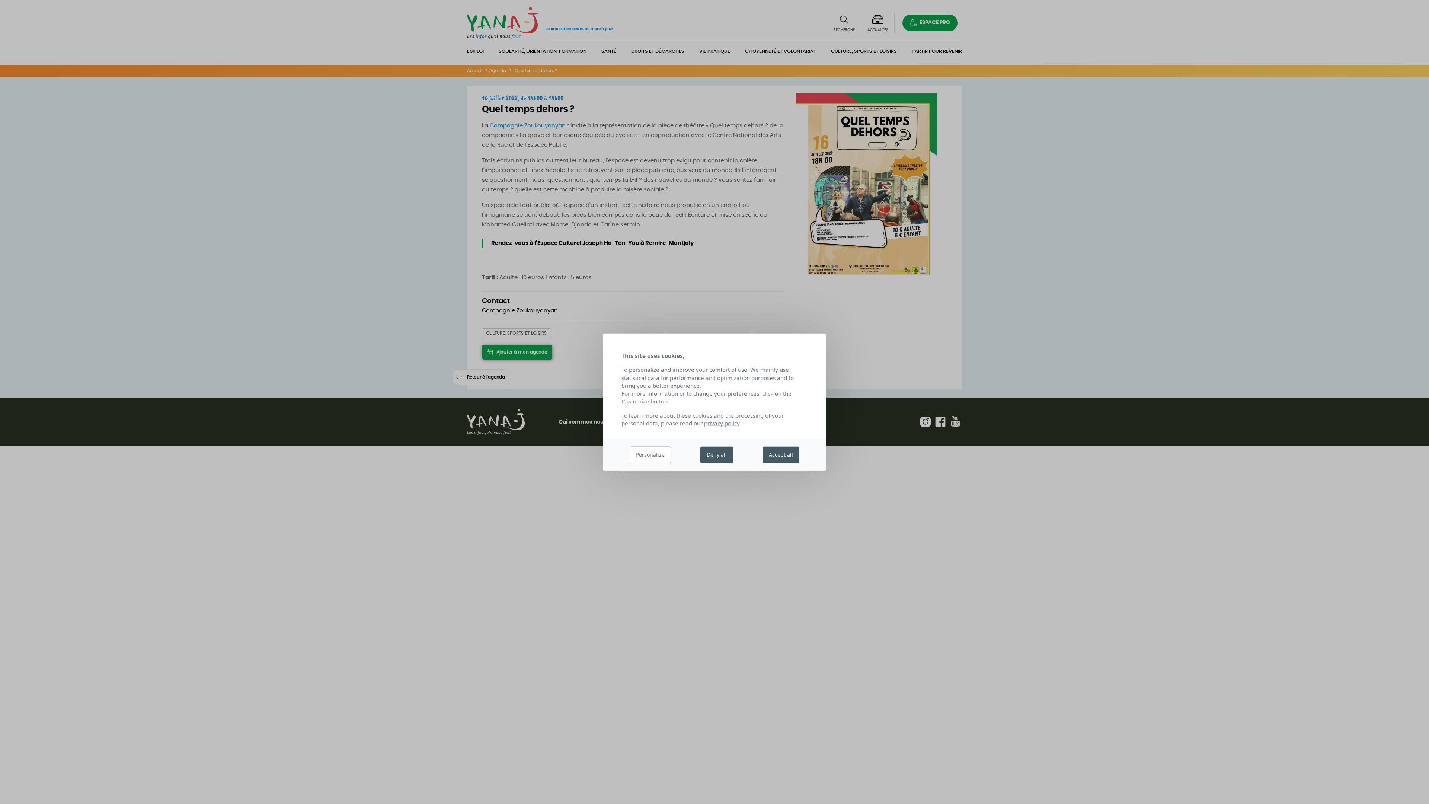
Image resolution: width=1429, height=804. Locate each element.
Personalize (650, 454)
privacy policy (721, 423)
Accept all (781, 454)
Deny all (717, 454)
